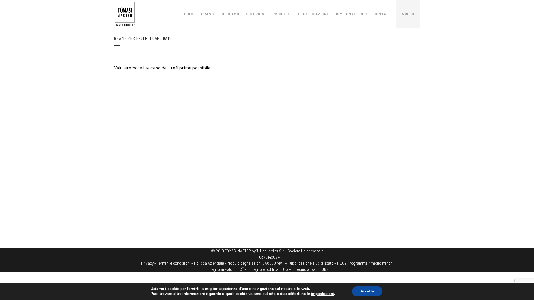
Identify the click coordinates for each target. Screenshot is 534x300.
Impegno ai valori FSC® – (227, 269)
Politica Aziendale (209, 263)
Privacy (147, 263)
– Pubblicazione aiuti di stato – (310, 263)
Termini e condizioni (174, 263)
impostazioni (322, 293)
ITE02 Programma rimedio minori (365, 263)
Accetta (367, 291)
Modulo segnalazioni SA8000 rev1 (255, 263)
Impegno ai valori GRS (310, 269)
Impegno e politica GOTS (268, 269)
